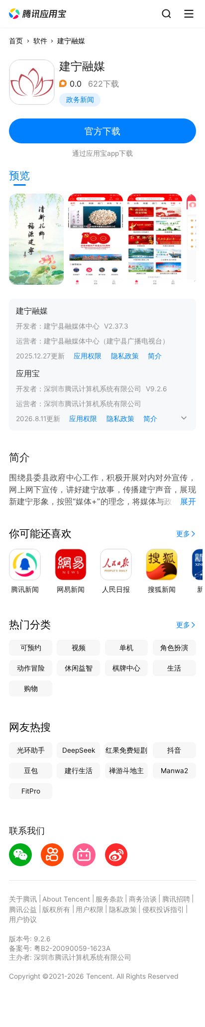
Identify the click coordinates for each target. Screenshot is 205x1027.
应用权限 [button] (88, 356)
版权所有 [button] (56, 909)
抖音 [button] (174, 750)
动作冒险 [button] (31, 668)
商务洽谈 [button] (143, 899)
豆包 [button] (31, 771)
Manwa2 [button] (174, 771)
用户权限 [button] (89, 909)
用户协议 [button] (23, 919)
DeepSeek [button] (78, 750)
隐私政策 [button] (125, 356)
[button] (38, 13)
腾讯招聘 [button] (176, 899)
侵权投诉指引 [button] (163, 909)
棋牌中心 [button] (126, 668)
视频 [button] (79, 648)
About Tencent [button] (66, 899)
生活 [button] (174, 668)
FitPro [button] (30, 791)
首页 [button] (16, 41)
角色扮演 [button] (174, 648)
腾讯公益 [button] (23, 909)
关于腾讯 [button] (23, 899)
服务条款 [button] (109, 899)
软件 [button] (40, 41)
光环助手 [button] (31, 750)
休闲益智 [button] (79, 668)
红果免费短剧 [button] (126, 750)
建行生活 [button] (79, 771)
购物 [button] (31, 688)
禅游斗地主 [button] (126, 771)
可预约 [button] (30, 648)
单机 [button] (126, 648)
